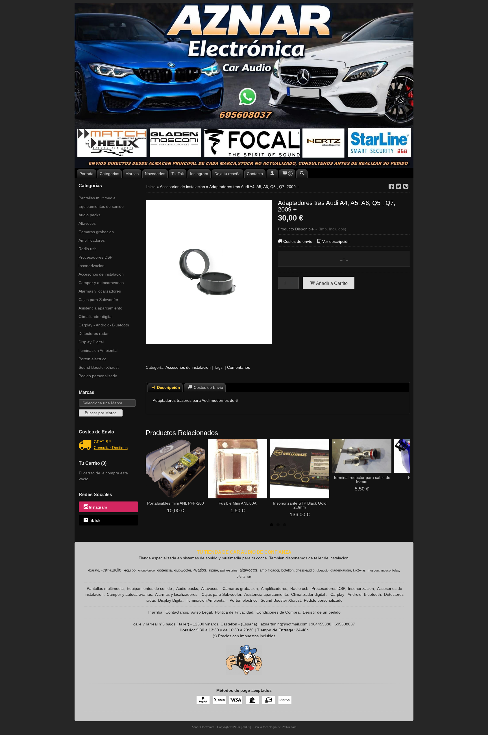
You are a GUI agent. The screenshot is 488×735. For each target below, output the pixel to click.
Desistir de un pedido (322, 612)
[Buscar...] (302, 173)
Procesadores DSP (95, 257)
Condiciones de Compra (278, 612)
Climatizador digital (95, 316)
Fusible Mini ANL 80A (237, 503)
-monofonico (146, 570)
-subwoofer (182, 570)
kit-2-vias (359, 570)
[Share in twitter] (398, 186)
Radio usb (88, 249)
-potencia (164, 570)
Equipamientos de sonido (101, 206)
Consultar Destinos (111, 447)
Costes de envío (297, 241)
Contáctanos (176, 612)
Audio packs (89, 215)
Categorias (109, 173)
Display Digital (91, 342)
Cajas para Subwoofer (98, 299)
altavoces (248, 570)
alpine (213, 570)
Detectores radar (94, 333)
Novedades (155, 173)
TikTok (94, 520)
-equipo (130, 570)
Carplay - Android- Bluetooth (104, 325)
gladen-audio (340, 570)
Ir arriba (155, 612)
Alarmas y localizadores (100, 291)
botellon (287, 570)
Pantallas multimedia (97, 198)
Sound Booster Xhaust (99, 367)
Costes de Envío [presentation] (208, 387)
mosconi (373, 570)
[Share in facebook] (391, 186)
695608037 (345, 624)
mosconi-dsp (390, 570)
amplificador (269, 570)
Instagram (199, 173)
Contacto (255, 173)
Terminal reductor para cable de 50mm (361, 479)
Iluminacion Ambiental (98, 350)
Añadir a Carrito (331, 283)
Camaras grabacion (96, 232)
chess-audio (305, 570)
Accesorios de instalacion (101, 274)
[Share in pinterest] (405, 186)
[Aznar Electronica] (244, 85)
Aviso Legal (201, 612)
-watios (199, 570)
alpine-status (229, 570)
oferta (241, 577)
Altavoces (87, 223)
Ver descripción (336, 241)
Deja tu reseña (227, 173)
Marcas (132, 173)
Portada (86, 173)
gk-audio (322, 570)
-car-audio (111, 570)
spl (249, 576)
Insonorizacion (91, 265)
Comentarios (238, 367)
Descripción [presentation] (168, 387)
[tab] (165, 387)
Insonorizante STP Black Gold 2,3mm (299, 505)
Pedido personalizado (98, 376)
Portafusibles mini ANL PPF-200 (175, 503)
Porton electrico (92, 359)
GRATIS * (102, 441)
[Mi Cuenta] (272, 173)
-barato (93, 570)
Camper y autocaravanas (101, 282)
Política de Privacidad (234, 612)
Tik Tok (177, 173)
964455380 (321, 624)
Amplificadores (92, 240)
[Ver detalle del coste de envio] (86, 445)
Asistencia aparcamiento (100, 308)
